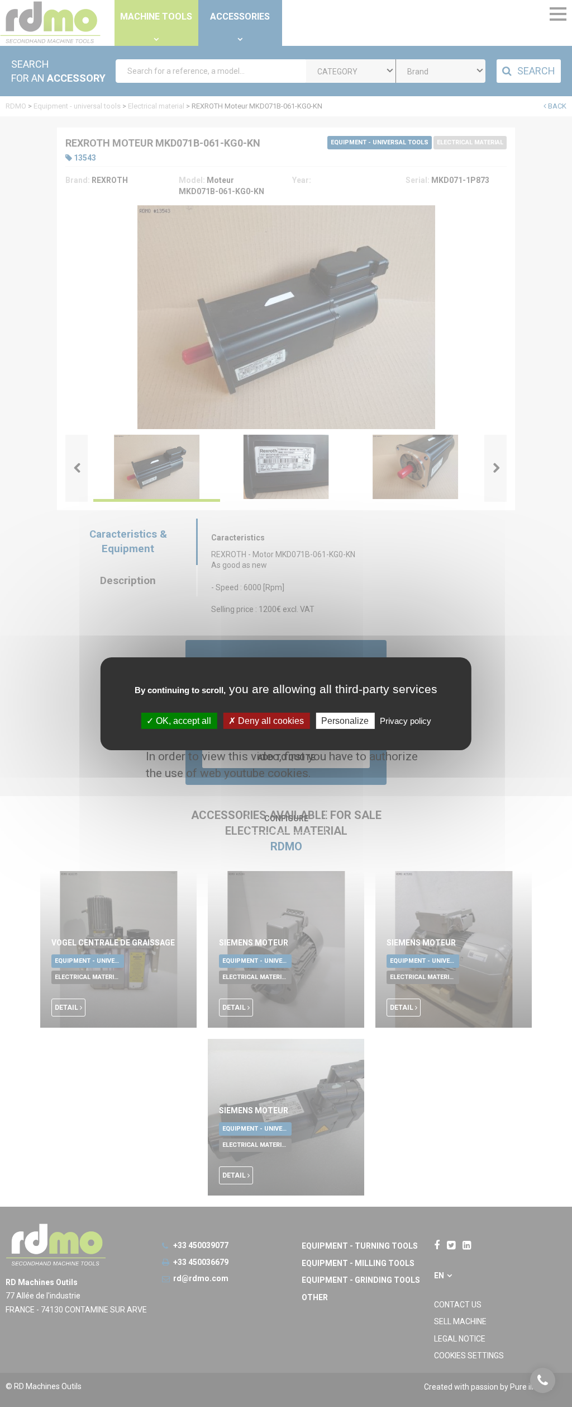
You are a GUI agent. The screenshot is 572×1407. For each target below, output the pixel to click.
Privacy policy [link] (405, 720)
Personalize (345, 720)
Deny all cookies (270, 720)
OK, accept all (182, 720)
